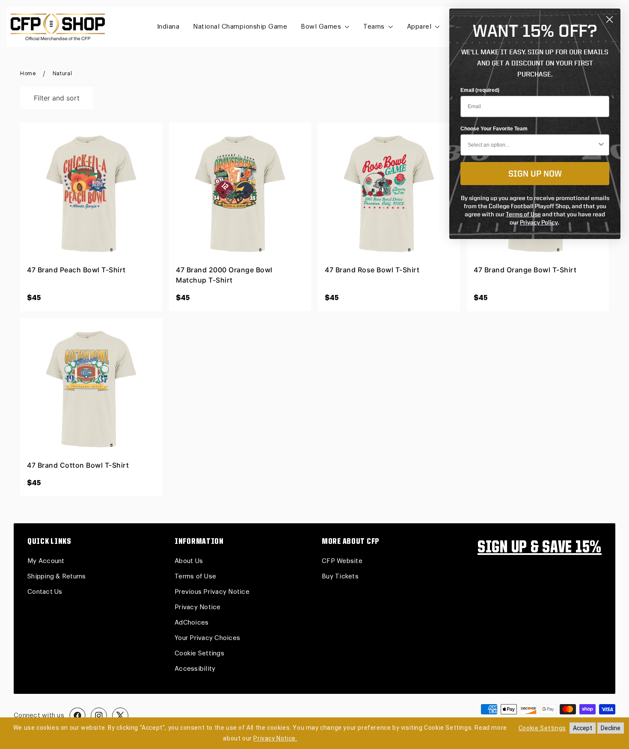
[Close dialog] (609, 19)
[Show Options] (601, 145)
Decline (610, 728)
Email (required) (479, 90)
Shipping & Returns (56, 576)
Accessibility (195, 669)
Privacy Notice (198, 607)
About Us (189, 561)
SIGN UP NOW (535, 173)
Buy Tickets (340, 576)
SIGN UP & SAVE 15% (540, 548)
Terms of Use (195, 576)
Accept (582, 728)
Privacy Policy (539, 222)
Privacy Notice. (275, 738)
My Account (46, 561)
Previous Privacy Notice (212, 592)
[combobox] (532, 145)
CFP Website (342, 561)
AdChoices (191, 622)
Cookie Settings (199, 653)
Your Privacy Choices (207, 638)
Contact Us (44, 592)
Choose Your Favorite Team (494, 129)
